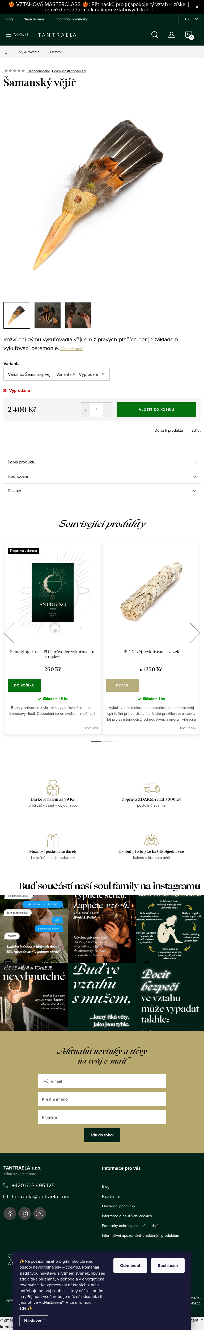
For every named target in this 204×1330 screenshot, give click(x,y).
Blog (9, 19)
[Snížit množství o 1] (85, 410)
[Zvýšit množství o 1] (107, 410)
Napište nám (33, 19)
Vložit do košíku (156, 409)
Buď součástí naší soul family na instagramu (109, 886)
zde (22, 1308)
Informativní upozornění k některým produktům (140, 1235)
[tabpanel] (52, 638)
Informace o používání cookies (127, 1216)
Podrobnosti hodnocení (69, 71)
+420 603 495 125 (33, 1185)
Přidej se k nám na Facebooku (9, 1213)
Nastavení (34, 1321)
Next (195, 633)
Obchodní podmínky (71, 19)
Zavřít (33, 429)
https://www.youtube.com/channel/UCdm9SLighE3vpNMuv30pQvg (39, 1213)
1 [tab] (96, 741)
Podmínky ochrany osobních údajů (130, 1225)
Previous (8, 633)
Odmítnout (130, 1265)
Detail (122, 685)
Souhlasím (168, 1265)
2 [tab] (108, 741)
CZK (188, 19)
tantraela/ (24, 1213)
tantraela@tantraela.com (40, 1196)
